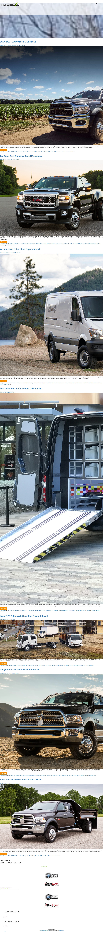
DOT (33, 665)
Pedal (59, 665)
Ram (50, 151)
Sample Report (72, 4)
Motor (45, 151)
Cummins (29, 151)
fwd (52, 382)
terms (6, 915)
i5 (56, 382)
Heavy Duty (61, 775)
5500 (14, 151)
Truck (80, 665)
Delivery (40, 610)
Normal (80, 243)
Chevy (29, 243)
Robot (70, 610)
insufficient (67, 382)
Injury (63, 382)
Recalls (5, 151)
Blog (79, 4)
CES (27, 610)
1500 (8, 610)
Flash (42, 151)
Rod (56, 151)
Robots (77, 610)
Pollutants (91, 243)
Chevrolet (25, 243)
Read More (3, 150)
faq (5, 917)
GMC (71, 243)
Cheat (21, 243)
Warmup (64, 151)
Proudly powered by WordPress (45, 930)
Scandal (96, 243)
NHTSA (76, 382)
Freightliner (48, 382)
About (65, 4)
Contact (91, 4)
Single (81, 610)
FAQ (86, 4)
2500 (8, 243)
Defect (44, 775)
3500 (9, 151)
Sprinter (86, 382)
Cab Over (20, 775)
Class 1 (17, 855)
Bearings (18, 151)
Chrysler (33, 243)
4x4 (14, 382)
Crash (27, 665)
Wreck (83, 665)
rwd (83, 382)
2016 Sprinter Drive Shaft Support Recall (20, 249)
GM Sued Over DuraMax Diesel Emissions (21, 156)
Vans (100, 382)
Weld (1, 384)
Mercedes (72, 382)
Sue (99, 243)
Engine (39, 151)
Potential (63, 665)
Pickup (33, 855)
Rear (67, 610)
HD (39, 665)
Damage (31, 382)
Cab (21, 151)
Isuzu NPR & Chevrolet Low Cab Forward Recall (24, 616)
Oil (48, 151)
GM (68, 243)
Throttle (77, 665)
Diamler (35, 382)
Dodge (48, 775)
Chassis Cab (30, 775)
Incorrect (59, 382)
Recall (53, 151)
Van (98, 382)
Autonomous (20, 610)
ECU (36, 151)
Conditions (40, 243)
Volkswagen (2, 245)
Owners (87, 243)
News (82, 8)
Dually (49, 610)
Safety (67, 665)
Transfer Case (44, 855)
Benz (25, 382)
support (90, 382)
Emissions (57, 243)
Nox (84, 243)
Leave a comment (71, 151)
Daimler (36, 610)
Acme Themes (61, 930)
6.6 (19, 243)
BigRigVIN (22, 45)
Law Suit (77, 243)
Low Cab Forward (47, 665)
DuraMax (52, 243)
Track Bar (82, 775)
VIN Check (59, 4)
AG (16, 610)
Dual (47, 610)
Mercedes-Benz (62, 610)
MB (52, 610)
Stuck (73, 665)
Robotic (73, 610)
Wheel (93, 610)
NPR (57, 665)
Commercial (31, 610)
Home (53, 4)
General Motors (63, 243)
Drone (44, 610)
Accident (17, 382)
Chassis (24, 151)
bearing (21, 382)
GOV (57, 775)
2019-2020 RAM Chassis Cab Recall (18, 42)
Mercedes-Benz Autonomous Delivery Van (21, 388)
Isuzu (41, 665)
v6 (96, 382)
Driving (48, 243)
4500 (12, 151)
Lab (73, 243)
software (59, 151)
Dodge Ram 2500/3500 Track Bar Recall (19, 669)
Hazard (36, 665)
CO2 (37, 243)
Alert (14, 775)
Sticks (70, 665)
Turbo (93, 382)
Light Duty (29, 855)
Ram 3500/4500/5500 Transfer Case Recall (21, 779)
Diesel (33, 151)
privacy (6, 916)
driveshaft (43, 382)
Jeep (65, 775)
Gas (55, 382)
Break (27, 382)
